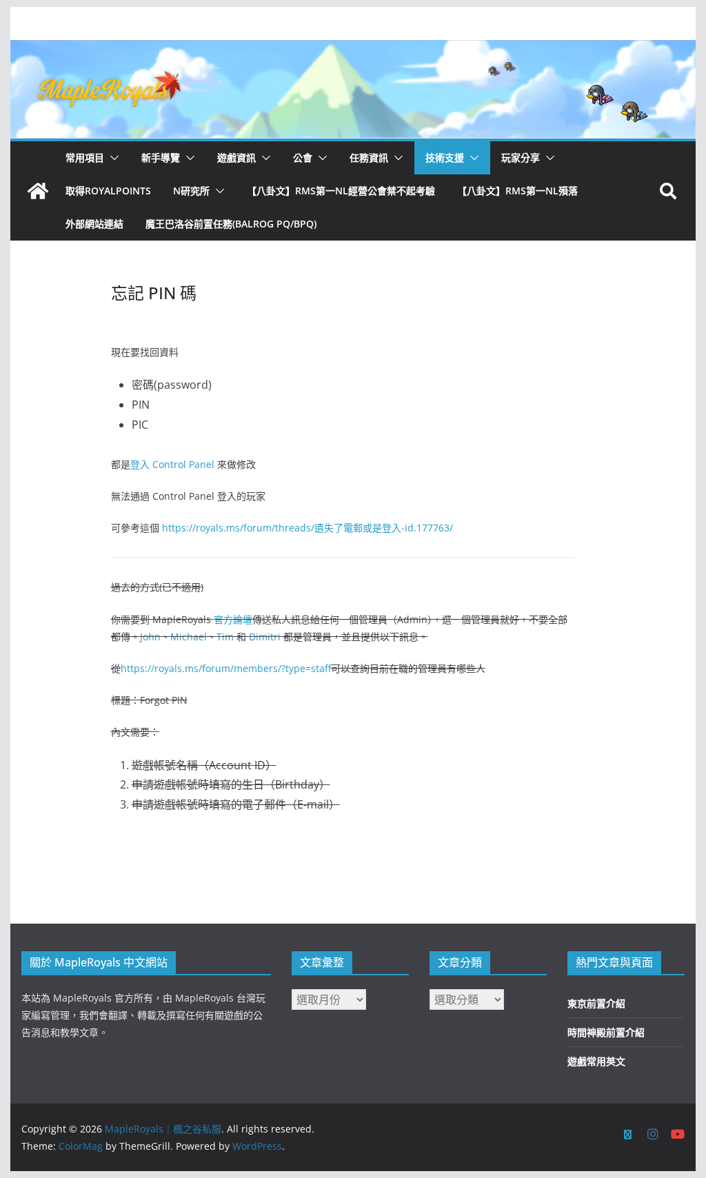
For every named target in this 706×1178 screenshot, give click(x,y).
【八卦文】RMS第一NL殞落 (517, 190)
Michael (188, 636)
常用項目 (84, 157)
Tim (225, 636)
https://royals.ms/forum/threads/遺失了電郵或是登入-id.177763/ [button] (307, 527)
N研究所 (191, 190)
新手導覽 (160, 157)
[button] (111, 157)
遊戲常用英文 (596, 1061)
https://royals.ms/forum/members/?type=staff (226, 668)
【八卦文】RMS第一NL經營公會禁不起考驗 (341, 190)
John (150, 636)
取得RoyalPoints (108, 190)
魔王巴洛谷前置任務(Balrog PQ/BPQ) (230, 223)
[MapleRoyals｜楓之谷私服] (352, 49)
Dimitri (265, 636)
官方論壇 (233, 619)
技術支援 (444, 157)
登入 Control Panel (172, 464)
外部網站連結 (94, 223)
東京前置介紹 (596, 1003)
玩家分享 (520, 157)
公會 (302, 157)
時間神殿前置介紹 (606, 1032)
